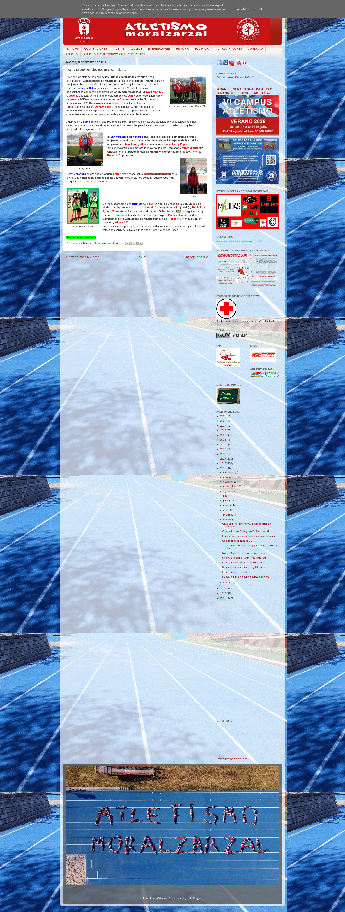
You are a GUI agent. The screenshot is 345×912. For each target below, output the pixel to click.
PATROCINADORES (229, 48)
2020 (223, 444)
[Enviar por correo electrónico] (127, 243)
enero (227, 582)
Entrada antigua (196, 257)
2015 (223, 468)
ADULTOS (136, 48)
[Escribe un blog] (130, 243)
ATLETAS (118, 48)
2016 (223, 463)
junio (226, 500)
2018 (223, 454)
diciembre (229, 472)
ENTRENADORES (159, 48)
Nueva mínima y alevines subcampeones (245, 576)
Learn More (242, 9)
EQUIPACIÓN (202, 48)
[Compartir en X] (134, 243)
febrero (227, 519)
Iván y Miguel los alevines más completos (245, 553)
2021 (223, 440)
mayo (226, 505)
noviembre (229, 477)
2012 (223, 598)
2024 (223, 425)
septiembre (230, 486)
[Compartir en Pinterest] (141, 243)
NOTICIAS (72, 48)
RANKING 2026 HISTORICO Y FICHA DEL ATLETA (114, 54)
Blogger (197, 898)
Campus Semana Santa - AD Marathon (244, 558)
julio (225, 496)
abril (226, 510)
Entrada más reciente (82, 257)
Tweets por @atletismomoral (232, 758)
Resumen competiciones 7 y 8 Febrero (244, 567)
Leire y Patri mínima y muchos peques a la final (249, 536)
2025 (223, 421)
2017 (223, 458)
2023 (223, 430)
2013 (223, 593)
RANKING (71, 54)
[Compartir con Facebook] (137, 243)
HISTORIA (182, 48)
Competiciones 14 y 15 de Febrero (242, 562)
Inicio (141, 257)
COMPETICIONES (95, 48)
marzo (227, 514)
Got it (259, 9)
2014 (223, 588)
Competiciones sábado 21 (237, 540)
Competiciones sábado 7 (236, 572)
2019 (223, 449)
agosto (227, 491)
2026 (223, 416)
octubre (228, 481)
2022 (223, 435)
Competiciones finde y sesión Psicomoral (245, 531)
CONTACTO (255, 48)
